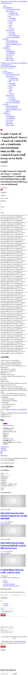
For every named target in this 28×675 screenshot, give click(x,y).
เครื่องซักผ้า (3, 448)
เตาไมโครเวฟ (4, 450)
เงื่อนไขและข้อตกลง (21, 641)
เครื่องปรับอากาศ (5, 446)
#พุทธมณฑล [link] (14, 409)
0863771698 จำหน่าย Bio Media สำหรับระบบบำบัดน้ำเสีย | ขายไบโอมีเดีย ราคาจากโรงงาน (13, 545)
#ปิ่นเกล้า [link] (8, 409)
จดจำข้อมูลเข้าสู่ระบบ (7, 611)
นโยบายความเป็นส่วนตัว (9, 584)
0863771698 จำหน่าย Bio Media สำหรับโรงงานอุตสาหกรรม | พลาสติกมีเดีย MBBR (14, 515)
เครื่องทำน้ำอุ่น (4, 455)
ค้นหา (2, 489)
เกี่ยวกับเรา (5, 582)
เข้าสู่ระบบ (12, 460)
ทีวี (1, 453)
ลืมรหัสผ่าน (3, 613)
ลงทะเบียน (5, 605)
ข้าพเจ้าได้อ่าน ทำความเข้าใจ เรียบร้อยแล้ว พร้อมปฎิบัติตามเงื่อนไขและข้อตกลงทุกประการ (13, 643)
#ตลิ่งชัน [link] (22, 409)
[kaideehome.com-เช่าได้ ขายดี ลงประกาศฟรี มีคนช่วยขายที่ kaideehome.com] (14, 3)
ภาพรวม (5, 423)
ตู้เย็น (2, 452)
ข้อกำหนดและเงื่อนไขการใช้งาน (11, 585)
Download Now (4, 597)
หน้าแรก (5, 580)
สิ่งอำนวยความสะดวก (8, 425)
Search (15, 673)
